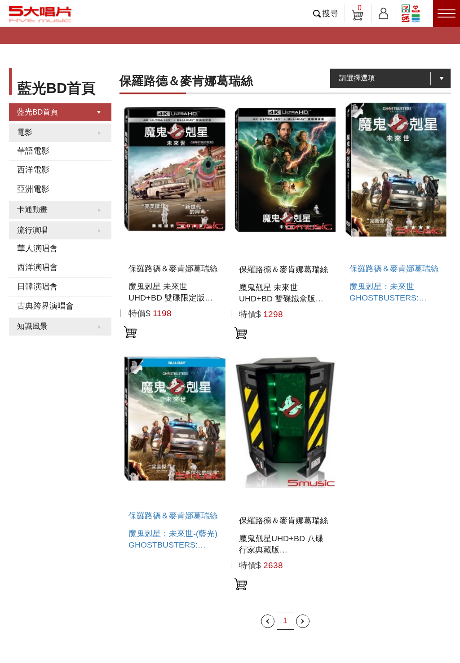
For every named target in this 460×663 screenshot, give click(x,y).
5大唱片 (40, 13)
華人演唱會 (37, 248)
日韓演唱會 (37, 286)
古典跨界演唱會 (45, 305)
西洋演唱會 (37, 267)
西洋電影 (33, 169)
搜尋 (330, 13)
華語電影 (33, 150)
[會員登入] (383, 11)
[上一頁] (267, 621)
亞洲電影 (33, 189)
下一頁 (303, 621)
